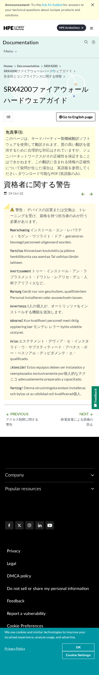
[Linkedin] (39, 525)
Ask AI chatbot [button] (52, 5)
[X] (19, 525)
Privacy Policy (15, 648)
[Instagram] (29, 525)
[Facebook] (9, 525)
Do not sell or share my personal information (48, 589)
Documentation (20, 42)
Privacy (13, 551)
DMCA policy (19, 576)
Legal (11, 564)
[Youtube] (50, 525)
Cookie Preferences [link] (25, 626)
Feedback (15, 601)
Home (8, 66)
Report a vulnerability (26, 614)
